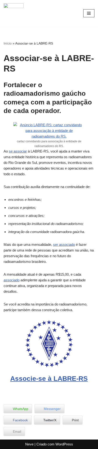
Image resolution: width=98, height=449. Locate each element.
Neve (29, 444)
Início (8, 43)
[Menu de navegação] (88, 13)
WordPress (64, 444)
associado (12, 280)
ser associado (64, 244)
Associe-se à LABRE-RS (49, 378)
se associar (18, 151)
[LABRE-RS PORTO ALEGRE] (14, 13)
